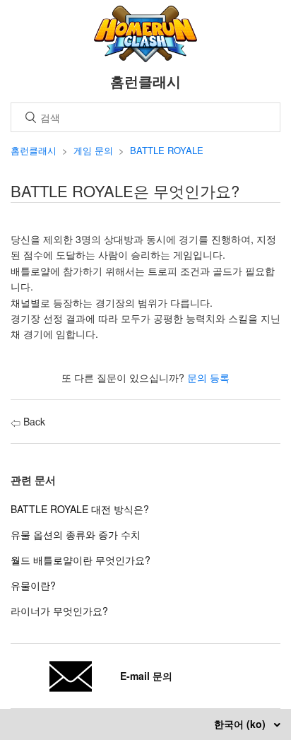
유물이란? (33, 585)
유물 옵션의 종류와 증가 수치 (76, 534)
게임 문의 (93, 150)
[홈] (146, 58)
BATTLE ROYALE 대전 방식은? (80, 509)
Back (32, 421)
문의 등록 (208, 377)
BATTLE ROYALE (166, 150)
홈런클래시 (34, 150)
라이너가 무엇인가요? (59, 611)
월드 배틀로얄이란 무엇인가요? (80, 560)
